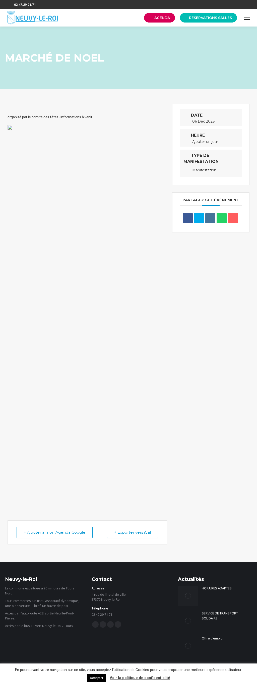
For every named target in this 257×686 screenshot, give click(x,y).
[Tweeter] (199, 218)
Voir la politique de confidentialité (140, 677)
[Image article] (188, 596)
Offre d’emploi (212, 638)
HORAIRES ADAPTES (217, 588)
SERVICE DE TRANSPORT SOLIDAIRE (220, 615)
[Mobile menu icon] (247, 18)
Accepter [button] (96, 678)
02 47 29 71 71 (102, 614)
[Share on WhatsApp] (222, 218)
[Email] (233, 218)
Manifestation (204, 170)
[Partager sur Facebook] (188, 218)
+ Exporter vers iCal (132, 532)
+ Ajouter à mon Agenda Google (54, 532)
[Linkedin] (210, 218)
